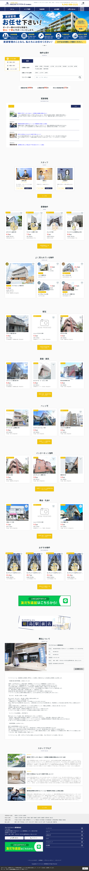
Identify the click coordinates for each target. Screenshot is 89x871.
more (76, 106)
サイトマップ (58, 860)
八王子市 (41, 72)
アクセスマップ (49, 841)
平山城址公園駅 (38, 68)
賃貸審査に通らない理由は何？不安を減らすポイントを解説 (31, 144)
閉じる (85, 868)
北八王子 (40, 822)
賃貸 (27, 61)
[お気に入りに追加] (21, 213)
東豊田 (43, 817)
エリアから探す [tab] (12, 58)
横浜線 (37, 819)
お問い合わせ (71, 9)
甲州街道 (22, 822)
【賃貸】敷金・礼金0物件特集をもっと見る (44, 536)
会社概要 (56, 9)
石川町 (24, 817)
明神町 (35, 817)
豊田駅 (36, 66)
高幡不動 (55, 822)
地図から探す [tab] (12, 65)
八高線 (23, 819)
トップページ (49, 828)
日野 (18, 822)
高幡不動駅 (45, 68)
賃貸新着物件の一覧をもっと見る (44, 246)
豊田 (32, 817)
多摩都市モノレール (30, 819)
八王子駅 (52, 66)
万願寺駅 (64, 66)
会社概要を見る (79, 669)
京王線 (20, 819)
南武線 (64, 819)
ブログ (47, 838)
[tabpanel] (44, 27)
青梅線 (60, 819)
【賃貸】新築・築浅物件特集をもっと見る (44, 394)
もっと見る (44, 195)
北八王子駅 (70, 66)
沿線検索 (41, 9)
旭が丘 (51, 817)
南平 (44, 822)
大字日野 (20, 817)
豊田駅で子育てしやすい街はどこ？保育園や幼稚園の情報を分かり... (33, 113)
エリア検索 (27, 9)
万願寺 (28, 817)
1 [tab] (11, 106)
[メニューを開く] (82, 9)
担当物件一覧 (28, 188)
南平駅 (75, 66)
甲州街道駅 (46, 66)
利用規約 (41, 860)
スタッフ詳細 (20, 188)
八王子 (26, 822)
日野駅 (40, 66)
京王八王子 (31, 822)
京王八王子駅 (58, 66)
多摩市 (46, 72)
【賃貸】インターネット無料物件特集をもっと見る (44, 489)
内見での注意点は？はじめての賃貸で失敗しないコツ (29, 134)
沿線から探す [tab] (12, 62)
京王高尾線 (42, 819)
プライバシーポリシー (49, 860)
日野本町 (47, 817)
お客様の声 (48, 835)
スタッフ (48, 831)
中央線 (16, 819)
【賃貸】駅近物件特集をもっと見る (44, 347)
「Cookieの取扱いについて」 (14, 869)
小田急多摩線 (55, 819)
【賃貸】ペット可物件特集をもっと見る (44, 442)
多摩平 (39, 817)
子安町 (16, 817)
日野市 (36, 72)
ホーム (12, 9)
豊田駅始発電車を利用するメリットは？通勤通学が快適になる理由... (33, 123)
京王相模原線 (48, 819)
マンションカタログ (33, 860)
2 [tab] (44, 45)
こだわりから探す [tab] (13, 69)
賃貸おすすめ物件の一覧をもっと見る (44, 587)
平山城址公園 (49, 822)
